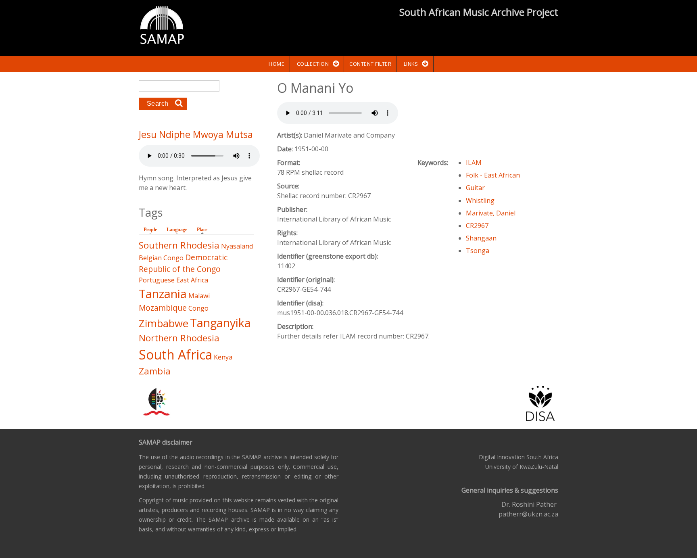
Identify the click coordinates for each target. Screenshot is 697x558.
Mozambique (163, 307)
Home (276, 63)
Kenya (223, 357)
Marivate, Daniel (490, 213)
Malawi (199, 295)
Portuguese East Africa (173, 280)
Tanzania (163, 293)
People (150, 229)
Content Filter (370, 63)
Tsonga (477, 250)
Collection (313, 63)
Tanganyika (220, 322)
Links (411, 63)
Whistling (480, 200)
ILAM (474, 162)
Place (204, 229)
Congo (198, 308)
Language (177, 229)
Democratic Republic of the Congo (183, 263)
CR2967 (477, 225)
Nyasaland (237, 246)
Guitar (475, 187)
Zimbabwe (163, 323)
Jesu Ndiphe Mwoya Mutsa (196, 134)
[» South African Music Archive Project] (162, 26)
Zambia (155, 371)
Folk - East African (493, 175)
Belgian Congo (161, 257)
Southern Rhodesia (179, 245)
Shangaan (481, 238)
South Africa (175, 354)
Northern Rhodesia (179, 338)
